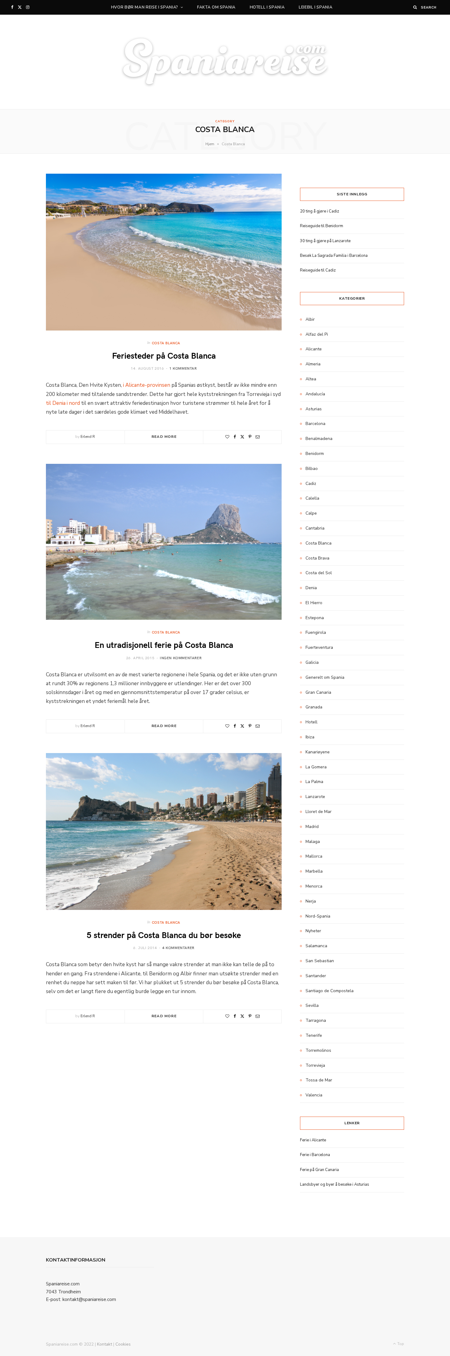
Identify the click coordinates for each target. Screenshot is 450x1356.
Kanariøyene (318, 752)
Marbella (314, 871)
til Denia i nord (63, 403)
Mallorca (314, 856)
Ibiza (310, 737)
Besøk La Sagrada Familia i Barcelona (334, 255)
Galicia (312, 662)
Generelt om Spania (325, 677)
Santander (316, 976)
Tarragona (316, 1020)
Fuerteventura (319, 647)
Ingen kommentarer (180, 657)
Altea (311, 379)
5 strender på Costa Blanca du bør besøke (164, 934)
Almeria (313, 364)
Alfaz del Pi (317, 334)
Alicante (314, 349)
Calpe (311, 513)
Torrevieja (315, 1065)
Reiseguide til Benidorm (321, 226)
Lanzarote (315, 797)
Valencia (314, 1095)
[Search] (415, 7)
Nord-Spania (318, 916)
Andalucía (315, 394)
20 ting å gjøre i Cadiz (319, 211)
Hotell (311, 722)
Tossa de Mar (319, 1080)
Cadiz (311, 483)
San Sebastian (320, 961)
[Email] (258, 437)
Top (400, 1343)
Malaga (313, 841)
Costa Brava (317, 558)
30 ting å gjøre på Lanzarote (325, 241)
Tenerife (314, 1035)
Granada (314, 707)
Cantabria (315, 528)
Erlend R (88, 436)
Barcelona (315, 424)
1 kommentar (183, 368)
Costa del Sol (319, 573)
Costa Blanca (166, 342)
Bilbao (312, 468)
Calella (312, 498)
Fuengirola (316, 632)
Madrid (312, 826)
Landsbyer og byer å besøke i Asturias (334, 1184)
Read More (164, 436)
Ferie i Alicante (313, 1140)
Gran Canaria (318, 692)
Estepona (315, 618)
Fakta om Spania (216, 7)
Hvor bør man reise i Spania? (144, 7)
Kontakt (104, 1344)
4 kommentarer (178, 947)
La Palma (314, 782)
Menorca (314, 886)
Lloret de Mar (319, 812)
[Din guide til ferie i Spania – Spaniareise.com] (225, 62)
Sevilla (312, 1005)
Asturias (314, 409)
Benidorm (315, 453)
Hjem (209, 144)
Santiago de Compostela (330, 991)
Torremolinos (318, 1050)
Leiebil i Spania (315, 7)
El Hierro (314, 603)
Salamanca (316, 946)
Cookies (123, 1344)
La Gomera (316, 767)
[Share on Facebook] (235, 437)
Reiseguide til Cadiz (318, 270)
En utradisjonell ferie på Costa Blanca (164, 644)
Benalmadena (319, 439)
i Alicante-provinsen (146, 385)
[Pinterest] (250, 437)
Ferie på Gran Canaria (319, 1170)
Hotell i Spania (267, 7)
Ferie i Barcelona (315, 1155)
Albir (310, 319)
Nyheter (313, 931)
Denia (311, 588)
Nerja (311, 901)
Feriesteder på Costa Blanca (164, 355)
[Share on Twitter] (242, 437)
